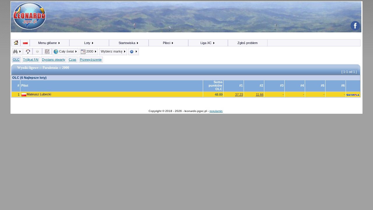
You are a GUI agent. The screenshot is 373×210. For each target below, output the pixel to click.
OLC (16, 59)
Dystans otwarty (53, 59)
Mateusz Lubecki (39, 94)
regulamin (216, 111)
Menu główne (48, 43)
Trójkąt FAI (30, 59)
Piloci (167, 43)
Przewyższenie (91, 59)
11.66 (259, 94)
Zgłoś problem (247, 43)
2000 (89, 51)
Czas (72, 59)
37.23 (239, 94)
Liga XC (206, 43)
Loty (87, 43)
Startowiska (127, 43)
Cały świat (66, 51)
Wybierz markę (112, 51)
